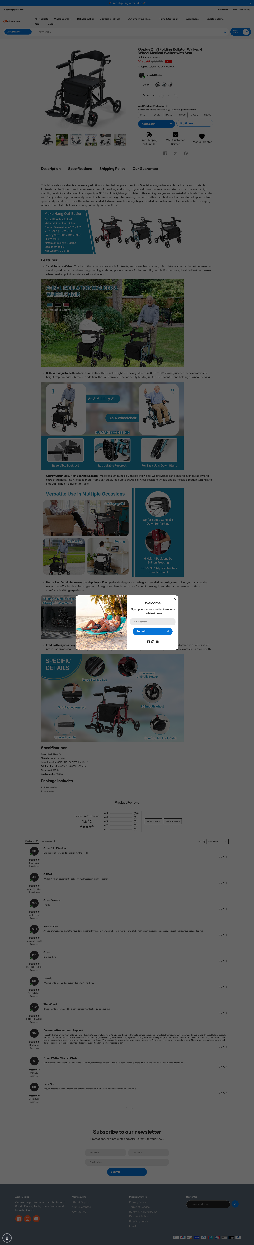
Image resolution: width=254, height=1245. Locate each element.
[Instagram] (152, 641)
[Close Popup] (175, 599)
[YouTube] (157, 641)
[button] (7, 1238)
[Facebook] (148, 641)
